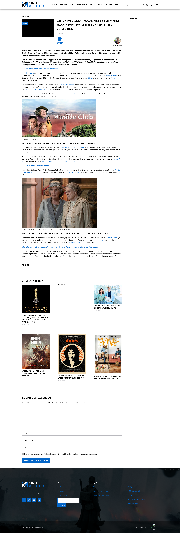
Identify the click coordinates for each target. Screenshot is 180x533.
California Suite (69, 94)
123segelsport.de (134, 491)
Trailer (108, 4)
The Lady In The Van (72, 172)
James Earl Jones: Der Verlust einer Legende (39, 165)
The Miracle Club (74, 242)
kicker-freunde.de (134, 503)
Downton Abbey (98, 240)
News (54, 4)
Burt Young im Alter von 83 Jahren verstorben (40, 69)
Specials (118, 4)
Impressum (97, 499)
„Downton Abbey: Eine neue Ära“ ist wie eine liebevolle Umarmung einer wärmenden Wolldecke (60, 247)
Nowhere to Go (111, 75)
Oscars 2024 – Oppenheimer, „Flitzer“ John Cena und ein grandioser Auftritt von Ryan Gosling (35, 318)
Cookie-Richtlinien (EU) (101, 495)
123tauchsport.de (134, 495)
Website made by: (143, 527)
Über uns (60, 491)
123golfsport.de (133, 487)
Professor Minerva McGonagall (71, 147)
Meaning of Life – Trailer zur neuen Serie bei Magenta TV (107, 377)
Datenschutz (97, 487)
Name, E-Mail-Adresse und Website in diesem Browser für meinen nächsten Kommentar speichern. (60, 454)
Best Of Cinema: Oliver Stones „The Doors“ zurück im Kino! (72, 377)
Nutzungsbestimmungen (101, 491)
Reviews (63, 4)
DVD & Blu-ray (96, 4)
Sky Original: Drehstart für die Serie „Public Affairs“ (107, 307)
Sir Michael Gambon (66, 85)
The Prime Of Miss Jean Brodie (36, 89)
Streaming (82, 4)
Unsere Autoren (63, 495)
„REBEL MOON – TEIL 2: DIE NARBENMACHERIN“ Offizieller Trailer (36, 373)
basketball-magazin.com (136, 499)
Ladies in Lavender (48, 161)
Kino (72, 4)
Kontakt (60, 487)
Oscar (112, 78)
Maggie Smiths (28, 73)
